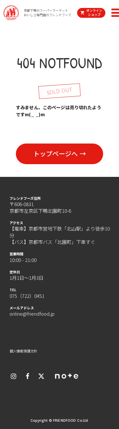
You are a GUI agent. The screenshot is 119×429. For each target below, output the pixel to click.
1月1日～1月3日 (26, 277)
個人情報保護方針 (23, 351)
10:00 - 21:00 (23, 260)
